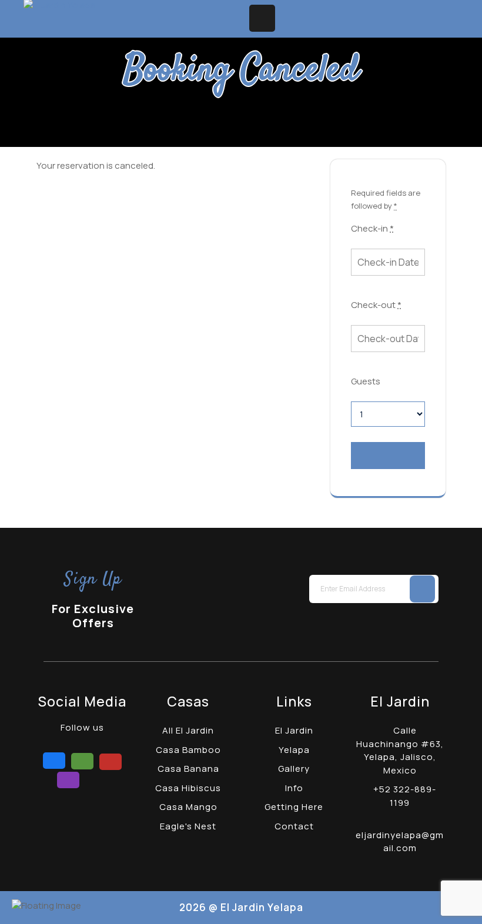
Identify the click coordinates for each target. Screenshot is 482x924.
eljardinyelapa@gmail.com (400, 841)
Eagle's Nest (188, 826)
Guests (365, 381)
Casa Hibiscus (188, 788)
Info (294, 788)
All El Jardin (188, 730)
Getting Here (294, 807)
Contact (294, 826)
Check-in (372, 228)
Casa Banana (188, 768)
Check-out (376, 305)
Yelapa (294, 750)
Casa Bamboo (188, 750)
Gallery (294, 768)
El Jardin (294, 730)
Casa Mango (188, 807)
